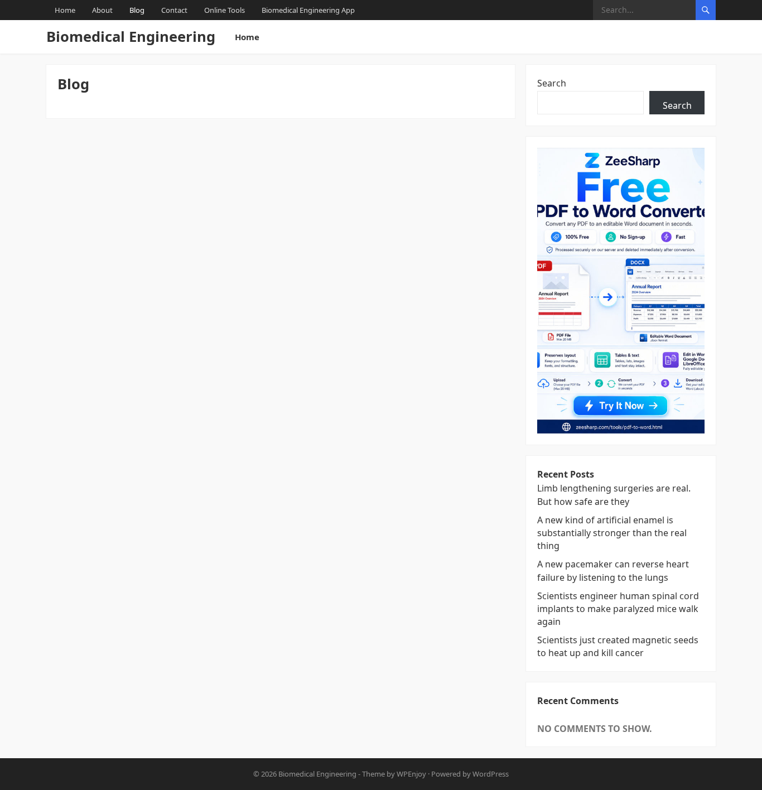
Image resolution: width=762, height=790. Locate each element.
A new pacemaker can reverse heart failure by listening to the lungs (613, 570)
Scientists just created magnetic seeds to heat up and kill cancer (617, 646)
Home (65, 10)
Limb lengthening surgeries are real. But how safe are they (614, 494)
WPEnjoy (411, 774)
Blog (136, 10)
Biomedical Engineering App (308, 10)
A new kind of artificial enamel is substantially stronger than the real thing (612, 533)
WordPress (490, 774)
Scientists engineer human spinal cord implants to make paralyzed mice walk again (618, 609)
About (102, 10)
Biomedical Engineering (130, 36)
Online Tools (224, 10)
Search (551, 83)
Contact (174, 10)
